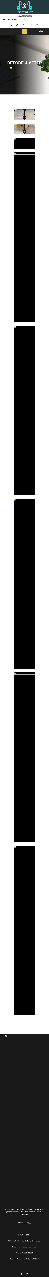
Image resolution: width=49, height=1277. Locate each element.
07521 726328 (26, 16)
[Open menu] (24, 31)
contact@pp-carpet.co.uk (17, 19)
